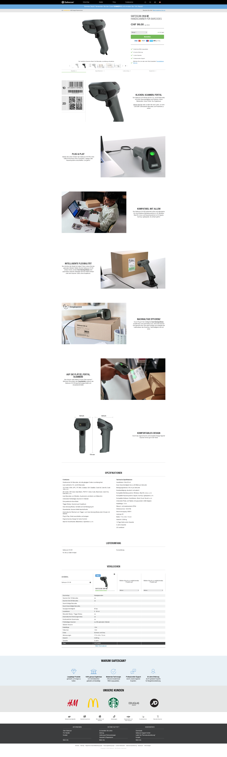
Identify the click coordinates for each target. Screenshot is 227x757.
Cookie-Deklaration (120, 745)
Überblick (73, 71)
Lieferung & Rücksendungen (107, 735)
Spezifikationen (99, 71)
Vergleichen (152, 71)
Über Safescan (67, 730)
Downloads (139, 730)
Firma (114, 2)
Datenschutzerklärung (131, 745)
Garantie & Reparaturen (106, 737)
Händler (101, 2)
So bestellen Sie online (105, 730)
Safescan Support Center (143, 733)
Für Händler (66, 733)
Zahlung (101, 733)
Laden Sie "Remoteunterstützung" (145, 735)
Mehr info (65, 740)
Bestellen (147, 37)
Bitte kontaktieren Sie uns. (159, 10)
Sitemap (82, 745)
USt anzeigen (147, 745)
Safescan (101, 589)
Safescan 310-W (66, 582)
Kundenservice (129, 2)
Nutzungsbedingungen (109, 745)
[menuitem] (68, 2)
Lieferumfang (126, 71)
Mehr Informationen (101, 646)
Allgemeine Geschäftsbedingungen (93, 745)
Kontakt (65, 735)
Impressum (140, 745)
